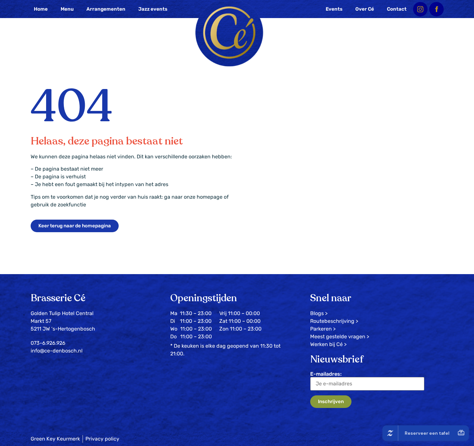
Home (41, 9)
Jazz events (152, 9)
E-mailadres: (325, 374)
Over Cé (364, 9)
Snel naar (330, 298)
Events (334, 9)
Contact (397, 9)
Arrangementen (105, 9)
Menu (67, 9)
